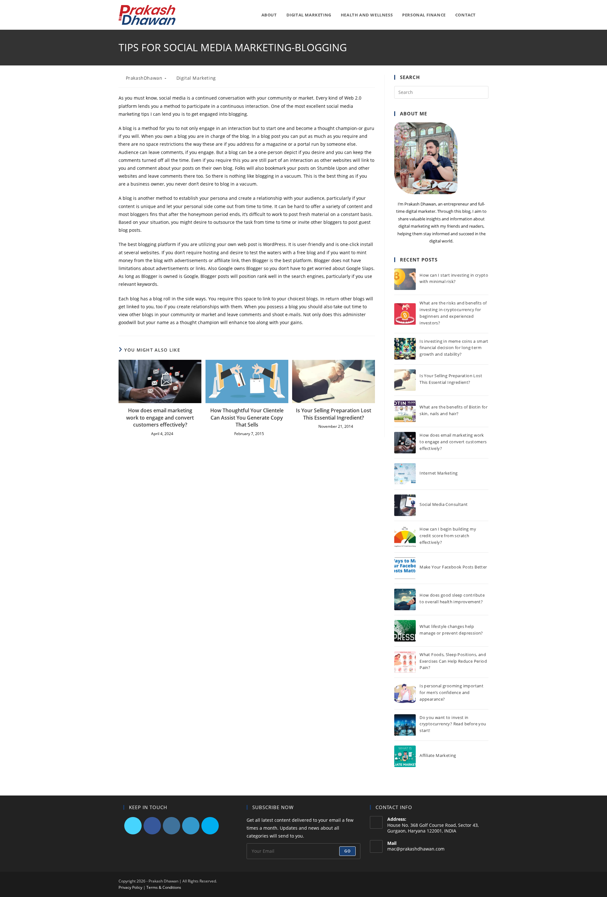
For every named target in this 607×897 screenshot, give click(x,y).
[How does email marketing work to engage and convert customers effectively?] (405, 442)
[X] (133, 825)
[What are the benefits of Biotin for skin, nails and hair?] (405, 411)
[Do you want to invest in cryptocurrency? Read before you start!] (405, 725)
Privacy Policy (130, 887)
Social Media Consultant (444, 504)
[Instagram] (171, 825)
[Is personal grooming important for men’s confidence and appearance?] (405, 693)
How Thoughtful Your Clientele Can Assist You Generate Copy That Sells (247, 417)
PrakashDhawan (144, 78)
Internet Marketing (438, 473)
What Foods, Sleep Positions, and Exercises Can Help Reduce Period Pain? (453, 661)
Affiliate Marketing (438, 755)
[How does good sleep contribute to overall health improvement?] (405, 599)
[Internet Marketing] (405, 474)
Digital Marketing (196, 78)
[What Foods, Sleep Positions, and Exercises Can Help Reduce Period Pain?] (405, 662)
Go (347, 851)
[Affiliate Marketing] (405, 756)
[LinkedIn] (190, 825)
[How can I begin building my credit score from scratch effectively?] (405, 537)
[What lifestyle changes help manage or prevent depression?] (405, 631)
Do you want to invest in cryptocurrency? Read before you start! (453, 724)
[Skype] (210, 825)
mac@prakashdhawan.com (416, 849)
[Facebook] (152, 825)
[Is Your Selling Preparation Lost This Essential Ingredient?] (405, 380)
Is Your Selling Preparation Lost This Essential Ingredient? (333, 414)
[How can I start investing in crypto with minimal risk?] (405, 279)
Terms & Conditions (163, 887)
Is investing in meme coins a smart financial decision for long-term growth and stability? (454, 347)
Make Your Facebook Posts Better (453, 567)
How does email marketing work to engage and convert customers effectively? (160, 417)
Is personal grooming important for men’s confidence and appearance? (451, 692)
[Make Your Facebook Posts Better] (405, 568)
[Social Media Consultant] (405, 505)
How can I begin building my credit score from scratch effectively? (448, 535)
